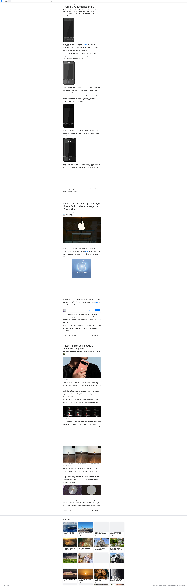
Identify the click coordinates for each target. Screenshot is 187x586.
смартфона (85, 44)
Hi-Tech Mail (74, 343)
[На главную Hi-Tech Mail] (4, 1)
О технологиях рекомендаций (171, 585)
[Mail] (1, 1)
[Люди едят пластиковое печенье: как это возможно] (101, 576)
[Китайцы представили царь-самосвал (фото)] (117, 560)
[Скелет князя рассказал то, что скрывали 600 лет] (101, 545)
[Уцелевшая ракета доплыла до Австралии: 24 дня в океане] (70, 529)
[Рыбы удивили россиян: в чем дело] (70, 576)
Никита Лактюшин (69, 353)
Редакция (153, 585)
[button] (68, 29)
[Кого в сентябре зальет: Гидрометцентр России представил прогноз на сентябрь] (70, 560)
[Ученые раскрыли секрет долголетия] (85, 560)
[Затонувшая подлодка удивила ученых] (85, 545)
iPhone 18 (87, 251)
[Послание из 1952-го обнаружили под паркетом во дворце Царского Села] (101, 529)
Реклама (8, 585)
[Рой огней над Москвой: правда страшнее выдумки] (101, 560)
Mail (1, 585)
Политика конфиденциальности (180, 585)
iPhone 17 (97, 302)
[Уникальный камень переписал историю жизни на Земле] (70, 545)
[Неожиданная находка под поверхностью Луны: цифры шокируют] (117, 529)
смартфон (75, 253)
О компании (4, 585)
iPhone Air (84, 256)
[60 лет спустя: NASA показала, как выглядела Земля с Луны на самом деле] (117, 576)
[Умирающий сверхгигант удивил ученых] (85, 529)
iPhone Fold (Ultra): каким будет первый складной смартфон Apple (78, 310)
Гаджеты (78, 343)
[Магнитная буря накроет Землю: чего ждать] (85, 576)
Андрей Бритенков (69, 214)
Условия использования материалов (161, 585)
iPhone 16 (81, 404)
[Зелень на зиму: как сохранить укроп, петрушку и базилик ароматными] (117, 545)
